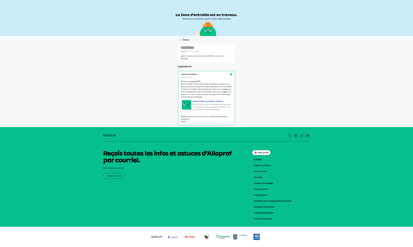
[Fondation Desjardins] (223, 237)
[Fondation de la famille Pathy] (173, 237)
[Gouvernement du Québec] (156, 237)
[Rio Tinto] (190, 237)
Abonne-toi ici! (114, 176)
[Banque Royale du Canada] (240, 237)
